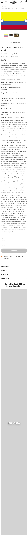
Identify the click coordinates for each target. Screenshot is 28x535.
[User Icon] (21, 2)
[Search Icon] (7, 2)
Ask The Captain (15, 42)
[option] (14, 21)
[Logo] (14, 2)
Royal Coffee (14, 54)
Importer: (4, 54)
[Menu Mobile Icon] (2, 2)
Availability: (5, 56)
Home (3, 6)
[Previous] (2, 20)
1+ (3, 243)
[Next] (25, 20)
